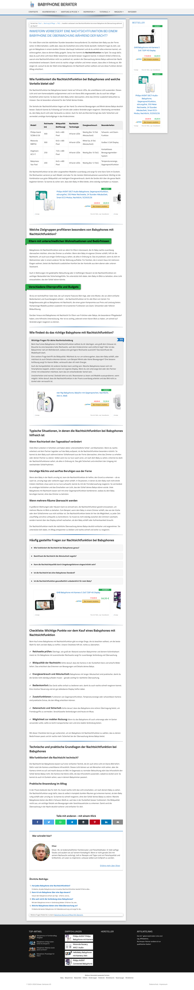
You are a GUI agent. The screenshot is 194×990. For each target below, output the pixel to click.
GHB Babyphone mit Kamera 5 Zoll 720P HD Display (78, 592)
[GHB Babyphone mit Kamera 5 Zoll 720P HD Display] (147, 45)
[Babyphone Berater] (30, 6)
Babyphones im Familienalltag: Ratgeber (47, 936)
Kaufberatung (48, 11)
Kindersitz (101, 978)
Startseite (33, 11)
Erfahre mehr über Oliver (110, 865)
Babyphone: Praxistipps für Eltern (45, 955)
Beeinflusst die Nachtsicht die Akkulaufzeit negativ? (55, 556)
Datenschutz (153, 984)
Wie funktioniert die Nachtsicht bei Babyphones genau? (56, 547)
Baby (62, 978)
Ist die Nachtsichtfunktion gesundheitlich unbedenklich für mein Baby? (63, 581)
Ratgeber (132, 11)
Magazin (118, 11)
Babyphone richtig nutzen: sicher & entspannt (45, 942)
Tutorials (104, 11)
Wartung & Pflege (69, 11)
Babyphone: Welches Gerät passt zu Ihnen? (46, 949)
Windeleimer (130, 978)
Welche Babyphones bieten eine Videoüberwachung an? (55, 905)
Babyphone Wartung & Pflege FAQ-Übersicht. (68, 915)
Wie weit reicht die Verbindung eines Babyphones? (52, 899)
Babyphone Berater (57, 4)
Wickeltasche (110, 978)
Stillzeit (85, 978)
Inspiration (88, 11)
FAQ (58, 23)
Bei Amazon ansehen (100, 206)
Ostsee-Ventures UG (43, 984)
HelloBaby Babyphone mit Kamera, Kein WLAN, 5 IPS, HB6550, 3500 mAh (79, 955)
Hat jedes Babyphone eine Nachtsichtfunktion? (51, 885)
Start (40, 23)
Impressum (163, 984)
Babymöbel (77, 978)
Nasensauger (120, 978)
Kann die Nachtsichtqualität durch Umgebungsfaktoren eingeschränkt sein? (65, 564)
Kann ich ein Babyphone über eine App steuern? (51, 892)
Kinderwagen (93, 978)
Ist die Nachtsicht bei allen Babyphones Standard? (54, 572)
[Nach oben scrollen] (190, 986)
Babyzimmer (69, 978)
